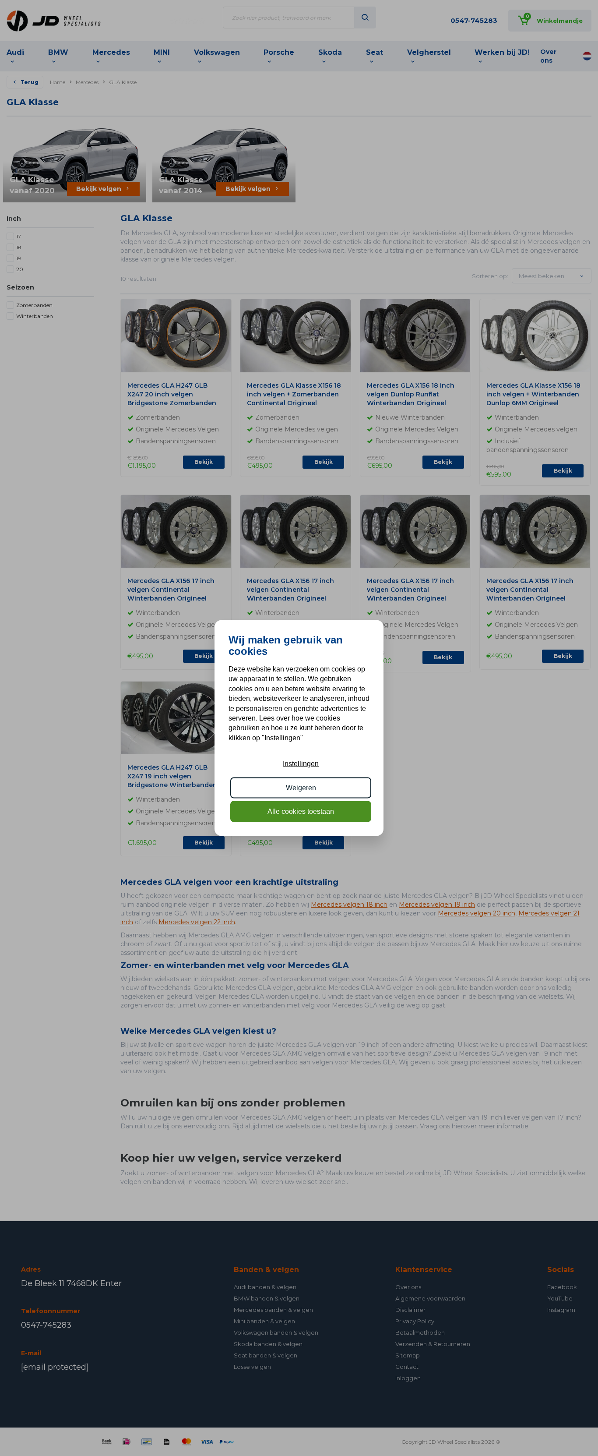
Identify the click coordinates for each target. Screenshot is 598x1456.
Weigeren (301, 787)
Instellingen (301, 763)
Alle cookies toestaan (300, 811)
